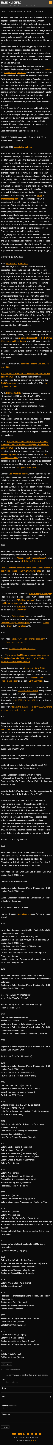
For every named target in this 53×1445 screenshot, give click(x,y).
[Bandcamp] (28, 1434)
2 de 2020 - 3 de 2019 (31, 561)
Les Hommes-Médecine (12, 603)
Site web (9, 1405)
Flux (19, 1434)
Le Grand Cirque (36, 681)
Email (4, 1380)
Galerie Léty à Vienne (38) (40, 593)
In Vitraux (21, 606)
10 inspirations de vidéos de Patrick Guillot (20, 373)
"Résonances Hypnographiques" (31, 558)
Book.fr (33, 1440)
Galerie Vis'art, (18, 616)
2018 (26, 700)
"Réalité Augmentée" (26, 600)
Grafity (9, 626)
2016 (13, 700)
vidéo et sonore (24, 914)
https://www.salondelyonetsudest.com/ (29, 639)
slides (39, 195)
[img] (2, 1364)
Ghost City (21, 610)
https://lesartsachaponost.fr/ (13, 642)
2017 (20, 700)
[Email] (40, 1434)
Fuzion (46, 623)
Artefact (22, 626)
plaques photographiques (15, 73)
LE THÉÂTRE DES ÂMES (28, 691)
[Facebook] (24, 1434)
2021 (33, 700)
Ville (3, 1397)
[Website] (32, 1434)
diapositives (46, 69)
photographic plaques (11, 199)
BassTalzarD (11, 263)
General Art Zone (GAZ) (34, 668)
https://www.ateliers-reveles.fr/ (22, 649)
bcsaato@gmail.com (23, 147)
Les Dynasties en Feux (26, 467)
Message (5, 1414)
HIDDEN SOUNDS (13, 393)
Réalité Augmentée (9, 383)
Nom (3, 1388)
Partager (7, 1364)
